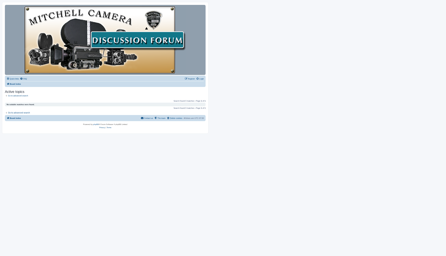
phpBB (96, 124)
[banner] (105, 40)
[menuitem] (23, 79)
